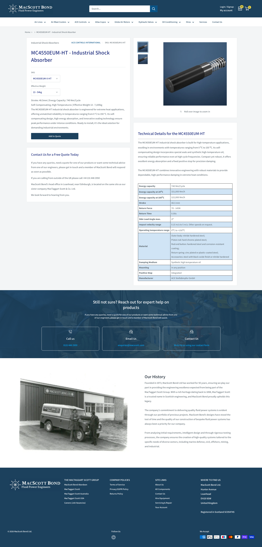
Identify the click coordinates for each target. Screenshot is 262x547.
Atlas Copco (100, 22)
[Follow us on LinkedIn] (113, 537)
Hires (188, 22)
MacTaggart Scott (72, 489)
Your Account (161, 507)
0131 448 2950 (70, 345)
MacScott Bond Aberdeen (75, 484)
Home (27, 32)
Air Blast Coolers (58, 22)
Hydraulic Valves (146, 22)
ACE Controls (81, 22)
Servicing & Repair (163, 502)
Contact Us (217, 22)
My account (226, 10)
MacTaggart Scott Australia (76, 493)
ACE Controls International (86, 42)
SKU (33, 72)
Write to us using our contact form (191, 345)
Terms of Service (117, 484)
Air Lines (38, 22)
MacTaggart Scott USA (74, 498)
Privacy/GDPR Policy (119, 489)
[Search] (154, 8)
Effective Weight (38, 86)
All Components (162, 489)
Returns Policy (116, 493)
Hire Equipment (162, 498)
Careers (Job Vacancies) (75, 502)
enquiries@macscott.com (131, 345)
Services (203, 22)
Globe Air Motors (122, 22)
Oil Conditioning (169, 22)
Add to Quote (55, 136)
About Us (159, 484)
